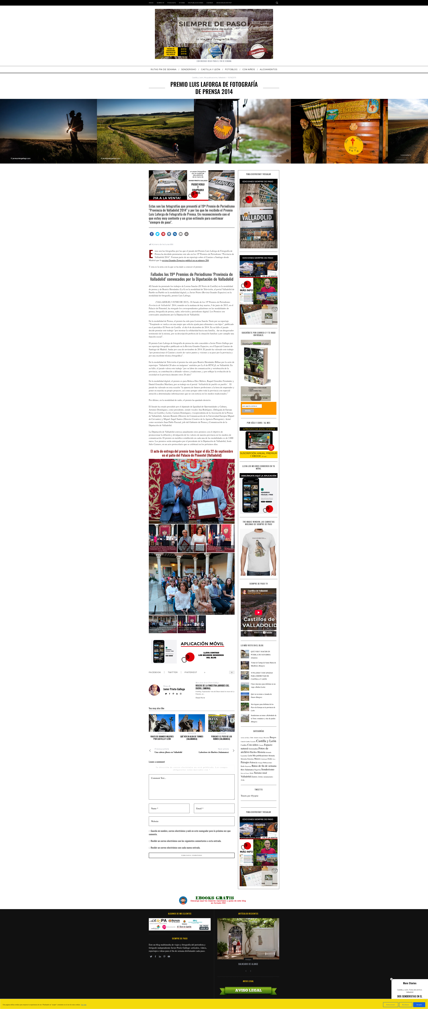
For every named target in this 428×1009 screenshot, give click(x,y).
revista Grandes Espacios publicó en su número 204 (185, 260)
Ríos (242, 769)
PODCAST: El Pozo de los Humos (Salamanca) (221, 737)
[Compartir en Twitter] (157, 235)
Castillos (244, 745)
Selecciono (390, 1005)
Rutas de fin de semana (264, 766)
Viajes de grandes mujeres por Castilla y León (162, 737)
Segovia (257, 769)
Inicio (151, 3)
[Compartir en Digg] (175, 235)
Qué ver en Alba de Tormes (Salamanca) (191, 737)
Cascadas (253, 741)
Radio (243, 766)
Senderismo (267, 769)
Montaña (272, 755)
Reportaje (248, 766)
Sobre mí (160, 3)
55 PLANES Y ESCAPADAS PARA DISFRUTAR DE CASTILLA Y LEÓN (262, 676)
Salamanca (249, 769)
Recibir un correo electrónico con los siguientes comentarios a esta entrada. (186, 841)
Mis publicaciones (195, 3)
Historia (261, 752)
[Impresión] (186, 235)
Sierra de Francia (245, 773)
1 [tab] (402, 130)
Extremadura (253, 748)
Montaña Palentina (247, 759)
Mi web (182, 3)
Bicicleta (266, 738)
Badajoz (261, 737)
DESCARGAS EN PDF (224, 3)
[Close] (425, 1000)
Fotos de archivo (415, 990)
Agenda (210, 3)
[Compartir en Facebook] (152, 235)
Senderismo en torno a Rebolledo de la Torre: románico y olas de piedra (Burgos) (263, 718)
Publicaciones (267, 762)
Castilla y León (197, 78)
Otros (274, 759)
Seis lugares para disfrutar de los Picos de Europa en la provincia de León (263, 707)
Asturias (256, 738)
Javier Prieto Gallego (174, 689)
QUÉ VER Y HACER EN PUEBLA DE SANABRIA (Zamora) (261, 654)
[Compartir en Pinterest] (163, 235)
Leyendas (244, 755)
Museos (257, 758)
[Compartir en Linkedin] (169, 235)
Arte (251, 737)
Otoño (270, 759)
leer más (83, 1005)
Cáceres (261, 745)
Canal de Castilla (245, 741)
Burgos (273, 737)
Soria (251, 773)
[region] (214, 1004)
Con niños (252, 744)
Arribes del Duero (245, 737)
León (250, 755)
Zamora (254, 776)
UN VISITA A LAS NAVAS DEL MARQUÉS (248, 964)
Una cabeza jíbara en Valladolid (168, 751)
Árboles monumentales (265, 777)
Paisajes (245, 762)
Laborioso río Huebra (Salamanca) (214, 751)
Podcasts (171, 3)
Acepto (419, 1005)
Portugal (260, 763)
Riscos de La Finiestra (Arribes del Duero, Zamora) (212, 687)
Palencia (253, 762)
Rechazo (405, 1005)
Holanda (268, 752)
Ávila (242, 780)
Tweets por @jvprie (249, 795)
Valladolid (221, 78)
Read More (200, 698)
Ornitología (264, 759)
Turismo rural (260, 772)
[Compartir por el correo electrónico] (181, 235)
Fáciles (253, 752)
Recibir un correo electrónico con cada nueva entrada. (175, 847)
